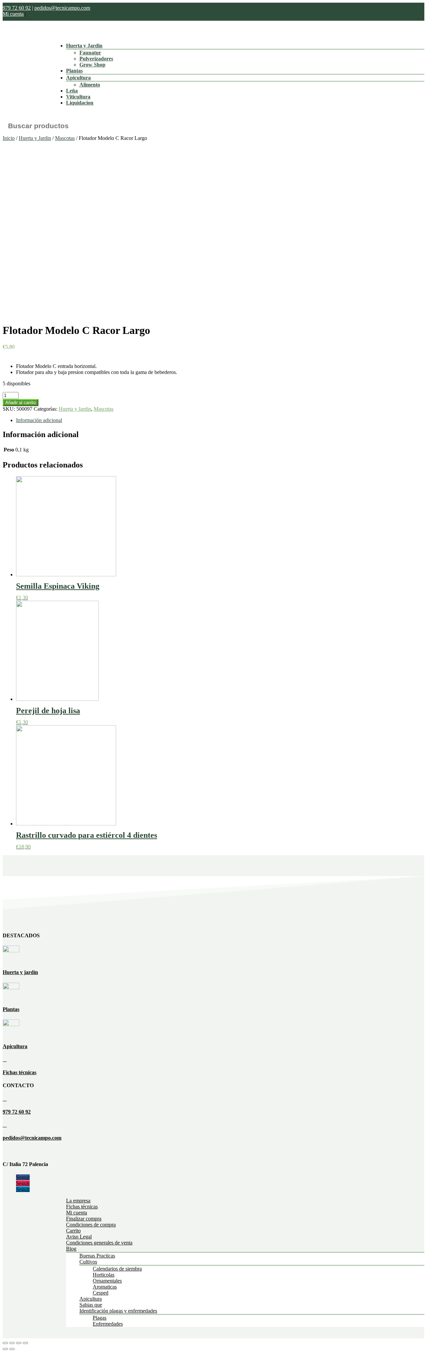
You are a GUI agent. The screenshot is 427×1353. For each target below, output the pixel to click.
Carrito (73, 1230)
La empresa (78, 1200)
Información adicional (39, 420)
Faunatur (90, 52)
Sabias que (90, 1305)
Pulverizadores (96, 58)
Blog (71, 1248)
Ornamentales (107, 1281)
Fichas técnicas (19, 1072)
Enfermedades (108, 1324)
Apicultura (78, 77)
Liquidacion (79, 103)
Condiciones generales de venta (99, 1242)
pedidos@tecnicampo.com (62, 8)
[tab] (220, 420)
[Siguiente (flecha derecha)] (12, 1349)
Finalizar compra (83, 1218)
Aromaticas (105, 1287)
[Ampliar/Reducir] (25, 1343)
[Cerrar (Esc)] (5, 1343)
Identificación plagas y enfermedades (118, 1311)
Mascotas (65, 138)
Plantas (74, 70)
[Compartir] (12, 1343)
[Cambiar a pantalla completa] (18, 1343)
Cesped (100, 1293)
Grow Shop (92, 64)
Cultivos (88, 1262)
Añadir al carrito (20, 402)
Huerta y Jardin (84, 45)
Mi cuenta (13, 14)
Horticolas (103, 1275)
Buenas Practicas (97, 1256)
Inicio (9, 138)
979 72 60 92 (17, 8)
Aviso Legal (79, 1236)
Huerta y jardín (20, 972)
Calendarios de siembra (117, 1269)
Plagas (99, 1318)
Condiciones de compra (91, 1224)
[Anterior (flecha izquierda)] (5, 1349)
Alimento (89, 84)
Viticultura (78, 97)
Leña (72, 90)
